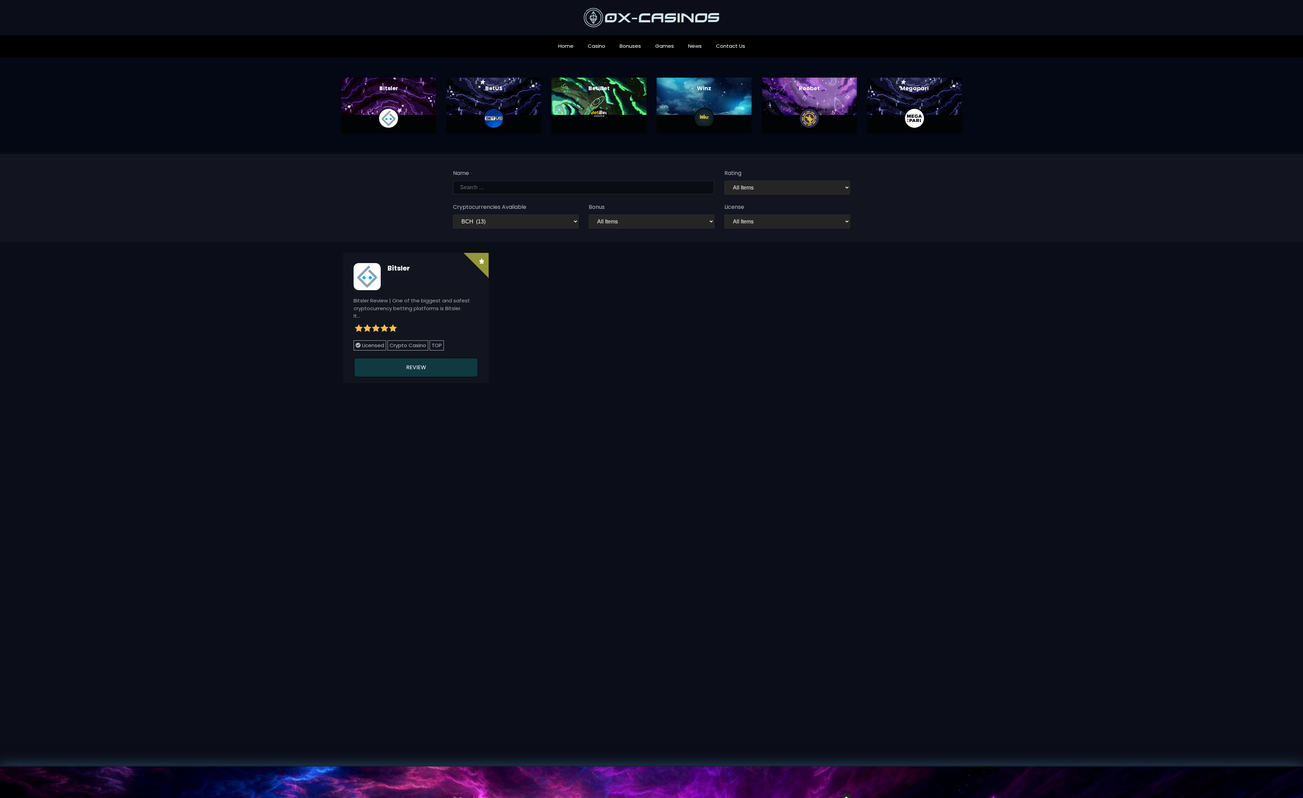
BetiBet (599, 88)
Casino (596, 45)
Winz (704, 88)
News (695, 45)
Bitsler (388, 88)
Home (565, 45)
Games (664, 45)
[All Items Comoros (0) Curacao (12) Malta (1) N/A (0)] (787, 221)
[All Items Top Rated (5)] (787, 188)
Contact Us (730, 45)
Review (416, 367)
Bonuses (630, 45)
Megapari (914, 88)
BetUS (494, 88)
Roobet (809, 88)
